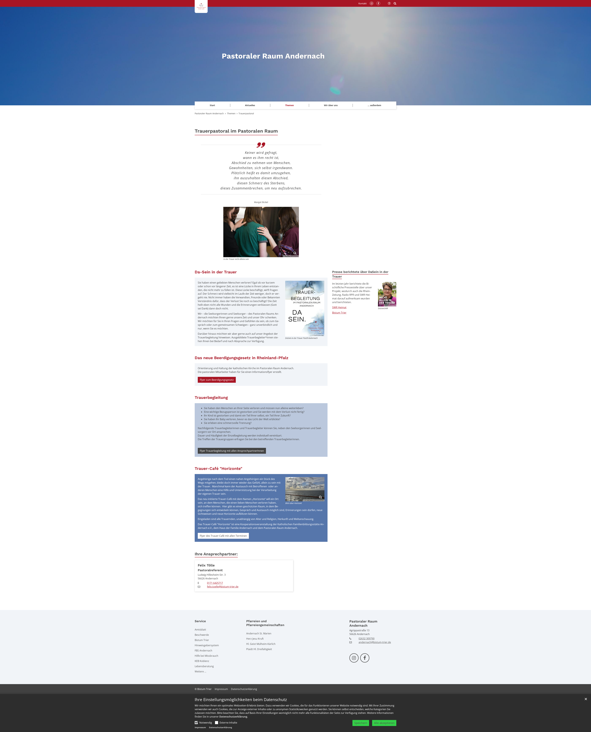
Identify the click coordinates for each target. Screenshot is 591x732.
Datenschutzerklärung (233, 716)
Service (200, 621)
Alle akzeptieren (384, 723)
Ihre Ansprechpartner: (216, 554)
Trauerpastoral (246, 113)
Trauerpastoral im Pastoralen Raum (236, 131)
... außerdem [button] (374, 105)
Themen (231, 113)
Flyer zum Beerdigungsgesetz (217, 379)
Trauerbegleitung (211, 397)
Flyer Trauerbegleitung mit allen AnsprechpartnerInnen (232, 450)
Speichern (360, 723)
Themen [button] (289, 105)
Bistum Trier (339, 312)
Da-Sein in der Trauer (216, 272)
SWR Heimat (339, 307)
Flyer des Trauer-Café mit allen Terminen (223, 535)
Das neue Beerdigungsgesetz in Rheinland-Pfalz (241, 357)
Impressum (200, 727)
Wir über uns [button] (331, 105)
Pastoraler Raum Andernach (209, 113)
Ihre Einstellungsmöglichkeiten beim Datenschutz (241, 699)
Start (212, 105)
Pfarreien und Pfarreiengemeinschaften (265, 623)
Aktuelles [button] (250, 105)
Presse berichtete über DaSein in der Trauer (360, 274)
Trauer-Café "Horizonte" (218, 468)
